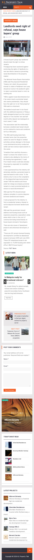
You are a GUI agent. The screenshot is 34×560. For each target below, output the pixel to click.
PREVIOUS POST (20, 314)
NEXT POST (15, 329)
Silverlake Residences (19, 442)
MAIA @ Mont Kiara (19, 467)
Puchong (5, 400)
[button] (5, 281)
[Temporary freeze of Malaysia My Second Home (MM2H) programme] (25, 331)
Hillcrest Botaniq (12, 420)
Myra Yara (12, 518)
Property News (11, 21)
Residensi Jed (17, 459)
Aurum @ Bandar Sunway (20, 451)
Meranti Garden (14, 535)
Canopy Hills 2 (14, 527)
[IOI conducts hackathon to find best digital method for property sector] (9, 316)
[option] (17, 278)
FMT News (12, 248)
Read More (8, 297)
